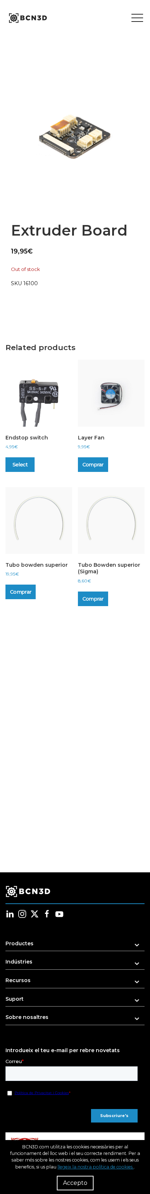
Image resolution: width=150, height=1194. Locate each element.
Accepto (75, 1182)
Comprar (93, 464)
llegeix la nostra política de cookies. (96, 1167)
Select (20, 464)
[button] (74, 137)
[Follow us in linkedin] (9, 914)
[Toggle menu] (137, 18)
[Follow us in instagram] (22, 914)
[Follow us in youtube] (59, 914)
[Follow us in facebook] (47, 914)
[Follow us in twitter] (34, 914)
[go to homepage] (27, 18)
